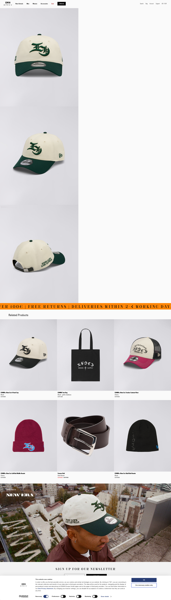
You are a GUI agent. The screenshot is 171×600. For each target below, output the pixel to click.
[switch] (63, 596)
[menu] (40, 3)
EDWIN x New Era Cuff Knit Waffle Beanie (13, 474)
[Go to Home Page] (8, 3)
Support (158, 3)
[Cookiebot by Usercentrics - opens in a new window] (23, 596)
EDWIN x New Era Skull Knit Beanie (125, 474)
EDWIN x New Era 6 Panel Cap (10, 394)
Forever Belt (61, 474)
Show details (105, 596)
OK (144, 580)
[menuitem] (19, 4)
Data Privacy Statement (45, 588)
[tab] (76, 3)
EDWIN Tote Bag (64, 394)
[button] (164, 4)
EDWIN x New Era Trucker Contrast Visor (126, 394)
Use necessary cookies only (144, 585)
